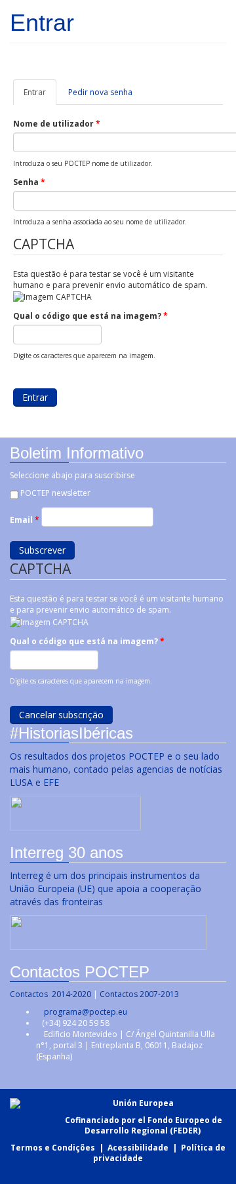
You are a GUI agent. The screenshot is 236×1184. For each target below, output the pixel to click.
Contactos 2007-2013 (139, 994)
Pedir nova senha (100, 92)
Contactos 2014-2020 (50, 994)
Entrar (40, 96)
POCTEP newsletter (55, 493)
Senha (29, 182)
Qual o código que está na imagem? (90, 315)
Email (24, 519)
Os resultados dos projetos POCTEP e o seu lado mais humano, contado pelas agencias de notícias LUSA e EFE (116, 769)
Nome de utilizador (56, 123)
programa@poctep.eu (85, 1011)
